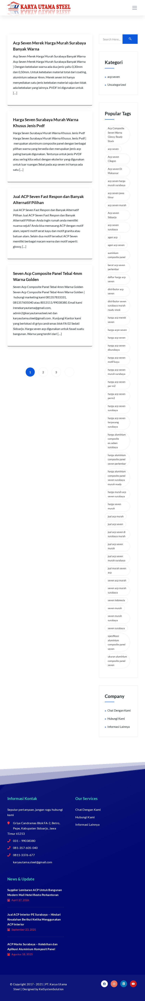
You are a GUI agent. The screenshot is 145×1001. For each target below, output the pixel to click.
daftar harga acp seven (117, 279)
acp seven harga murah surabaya (116, 183)
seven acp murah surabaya (117, 590)
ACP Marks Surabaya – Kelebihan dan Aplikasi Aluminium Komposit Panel (32, 946)
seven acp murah (117, 580)
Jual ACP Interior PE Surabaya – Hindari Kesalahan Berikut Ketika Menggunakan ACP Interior (34, 919)
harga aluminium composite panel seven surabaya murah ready (117, 478)
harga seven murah (114, 506)
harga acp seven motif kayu (116, 360)
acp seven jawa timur (116, 195)
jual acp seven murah (115, 546)
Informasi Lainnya (118, 726)
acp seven (113, 76)
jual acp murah (115, 516)
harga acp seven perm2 (116, 396)
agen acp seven (116, 245)
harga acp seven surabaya (116, 408)
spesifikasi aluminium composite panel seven (116, 642)
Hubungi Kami (116, 718)
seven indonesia (116, 600)
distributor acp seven (115, 291)
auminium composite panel (116, 255)
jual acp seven (115, 524)
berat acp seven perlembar (116, 267)
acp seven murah (117, 205)
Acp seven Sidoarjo (113, 215)
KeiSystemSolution (51, 989)
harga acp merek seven (117, 319)
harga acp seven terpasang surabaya (116, 422)
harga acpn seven (117, 329)
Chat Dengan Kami (119, 710)
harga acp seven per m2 (116, 384)
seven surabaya (116, 628)
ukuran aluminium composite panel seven (117, 661)
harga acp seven (116, 337)
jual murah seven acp (117, 570)
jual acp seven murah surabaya (116, 558)
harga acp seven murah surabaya (116, 372)
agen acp (112, 237)
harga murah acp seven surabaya (117, 494)
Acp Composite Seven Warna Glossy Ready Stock (116, 135)
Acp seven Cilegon (113, 159)
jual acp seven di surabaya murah (116, 534)
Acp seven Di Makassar (115, 171)
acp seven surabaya (113, 227)
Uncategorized (116, 84)
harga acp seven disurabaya (116, 347)
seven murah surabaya (115, 618)
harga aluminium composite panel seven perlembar (117, 459)
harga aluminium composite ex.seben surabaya (117, 441)
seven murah (115, 608)
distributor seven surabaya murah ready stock (117, 305)
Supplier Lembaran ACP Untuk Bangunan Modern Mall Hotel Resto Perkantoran (34, 892)
